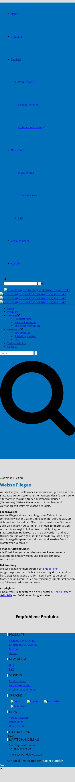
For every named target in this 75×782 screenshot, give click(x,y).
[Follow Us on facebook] (8, 736)
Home (14, 14)
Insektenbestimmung (31, 127)
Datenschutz (16, 726)
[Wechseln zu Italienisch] (18, 706)
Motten (13, 649)
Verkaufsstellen (20, 241)
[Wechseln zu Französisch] (52, 701)
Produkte (16, 36)
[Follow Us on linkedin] (10, 736)
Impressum (16, 722)
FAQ (20, 218)
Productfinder (26, 82)
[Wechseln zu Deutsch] (17, 701)
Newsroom (17, 150)
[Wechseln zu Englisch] (33, 701)
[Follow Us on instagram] (13, 736)
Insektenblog (26, 172)
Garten (13, 653)
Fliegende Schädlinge (22, 640)
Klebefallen (51, 568)
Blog (11, 665)
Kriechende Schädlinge (23, 644)
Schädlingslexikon (29, 195)
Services (16, 59)
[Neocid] (35, 296)
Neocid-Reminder (29, 104)
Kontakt (15, 263)
